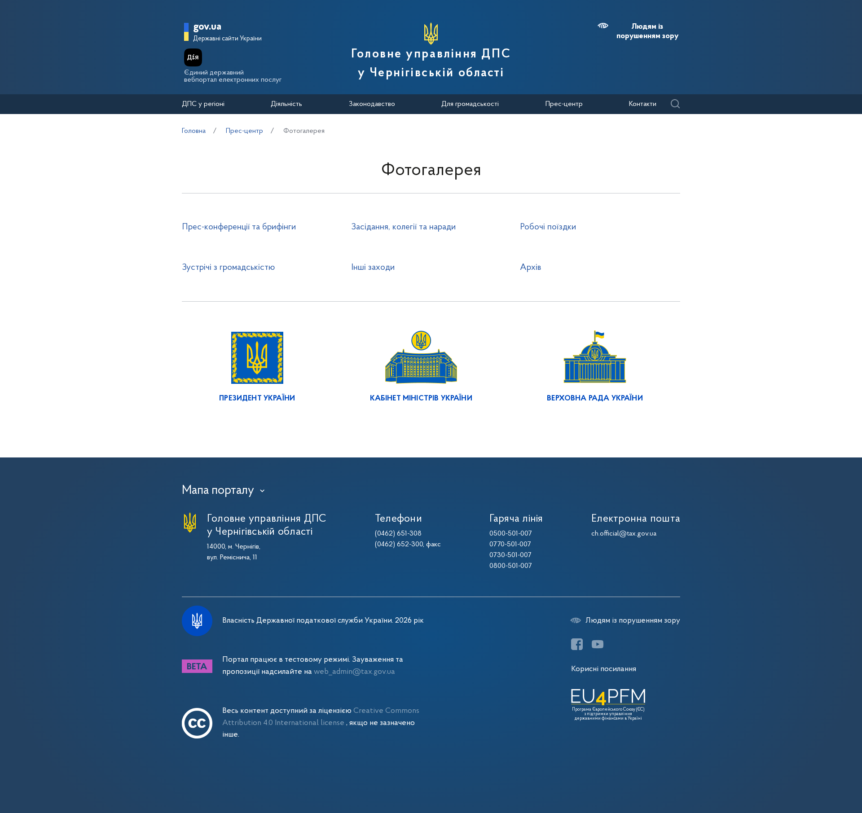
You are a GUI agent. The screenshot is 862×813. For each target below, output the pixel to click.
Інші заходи (373, 267)
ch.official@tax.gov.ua (623, 533)
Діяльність (286, 104)
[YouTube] (597, 644)
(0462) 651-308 (398, 533)
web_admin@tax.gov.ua (354, 672)
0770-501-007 (510, 544)
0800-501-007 (510, 566)
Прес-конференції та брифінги (239, 227)
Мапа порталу (218, 490)
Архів (530, 267)
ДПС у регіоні (203, 104)
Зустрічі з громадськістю (228, 267)
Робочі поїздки (548, 227)
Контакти (642, 104)
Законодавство (372, 104)
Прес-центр (564, 104)
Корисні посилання (603, 669)
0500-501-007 (510, 533)
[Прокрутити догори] (817, 777)
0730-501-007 (510, 555)
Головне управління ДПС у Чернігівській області (431, 63)
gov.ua (207, 27)
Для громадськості (470, 104)
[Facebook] (577, 644)
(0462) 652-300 (399, 544)
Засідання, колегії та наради (403, 227)
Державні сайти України (227, 38)
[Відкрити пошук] (675, 104)
